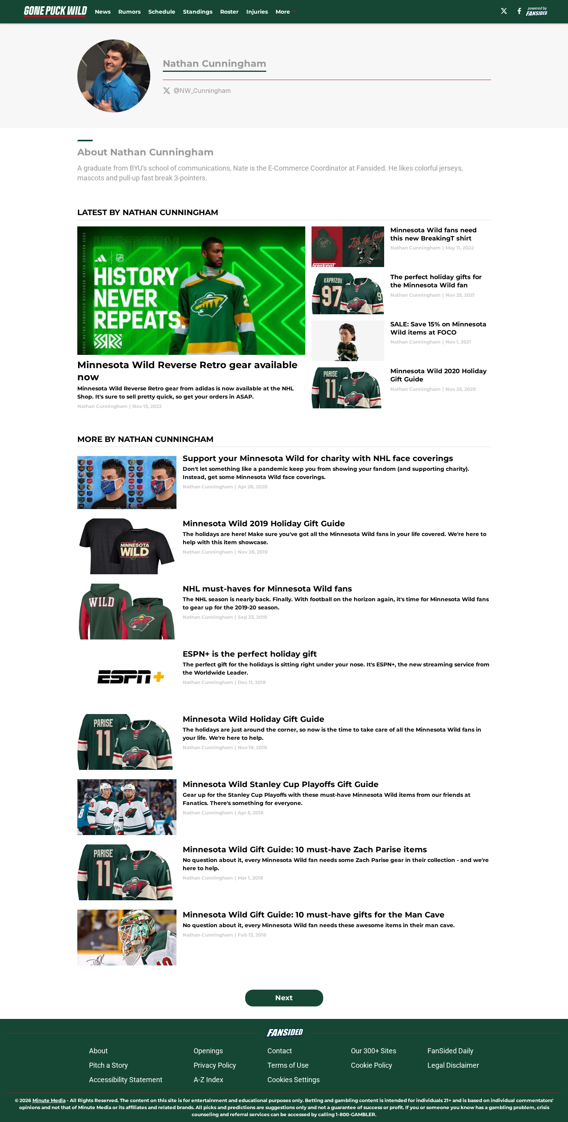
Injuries (257, 11)
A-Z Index (208, 1080)
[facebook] (519, 11)
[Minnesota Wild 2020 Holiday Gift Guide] (401, 387)
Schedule (161, 11)
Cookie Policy (371, 1065)
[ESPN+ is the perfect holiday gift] (284, 677)
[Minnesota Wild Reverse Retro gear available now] (191, 318)
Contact (279, 1051)
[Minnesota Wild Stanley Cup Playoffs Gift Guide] (284, 807)
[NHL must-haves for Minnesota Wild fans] (284, 611)
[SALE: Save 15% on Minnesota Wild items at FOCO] (401, 341)
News (102, 11)
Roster (229, 11)
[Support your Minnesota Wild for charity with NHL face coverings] (284, 481)
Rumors (129, 11)
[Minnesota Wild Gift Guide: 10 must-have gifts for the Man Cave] (284, 937)
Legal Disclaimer (453, 1065)
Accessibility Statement (125, 1080)
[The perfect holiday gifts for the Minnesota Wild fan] (401, 293)
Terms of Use (288, 1065)
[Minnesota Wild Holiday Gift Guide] (284, 742)
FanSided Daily (450, 1051)
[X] (504, 11)
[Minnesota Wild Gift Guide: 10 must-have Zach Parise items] (284, 872)
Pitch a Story (108, 1065)
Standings (197, 11)
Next (284, 998)
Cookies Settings (293, 1080)
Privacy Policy (215, 1065)
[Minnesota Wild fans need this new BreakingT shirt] (401, 246)
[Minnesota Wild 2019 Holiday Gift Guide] (284, 546)
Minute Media (49, 1100)
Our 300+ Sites (373, 1051)
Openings (208, 1051)
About (98, 1051)
